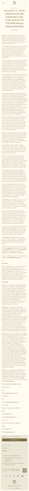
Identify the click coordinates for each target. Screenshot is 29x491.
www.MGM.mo (9, 248)
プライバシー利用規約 (14, 488)
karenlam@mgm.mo (10, 432)
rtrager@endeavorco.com (11, 393)
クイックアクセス (6, 445)
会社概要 (4, 451)
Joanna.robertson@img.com (12, 402)
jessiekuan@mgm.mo (10, 417)
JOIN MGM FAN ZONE (14, 440)
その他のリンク (6, 448)
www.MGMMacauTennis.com (14, 257)
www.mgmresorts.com (8, 381)
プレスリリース (14, 8)
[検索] (26, 3)
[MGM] (14, 3)
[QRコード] (25, 470)
